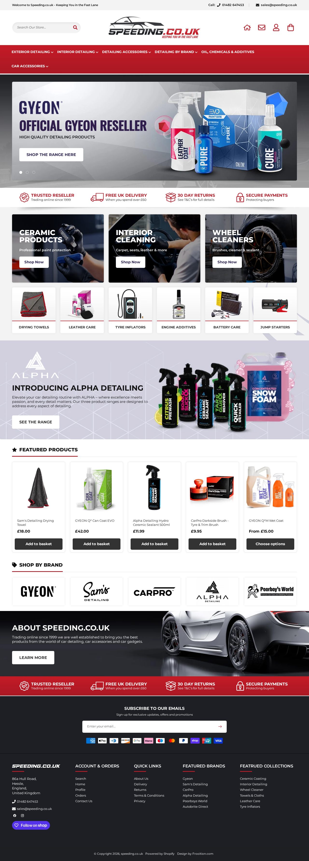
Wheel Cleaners (232, 236)
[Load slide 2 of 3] (27, 172)
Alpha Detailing (195, 795)
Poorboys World (195, 801)
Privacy (139, 801)
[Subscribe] (220, 726)
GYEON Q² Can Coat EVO (94, 520)
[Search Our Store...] (75, 27)
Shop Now (34, 262)
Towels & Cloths (252, 795)
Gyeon (188, 778)
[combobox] (46, 27)
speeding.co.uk (132, 853)
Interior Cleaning (136, 236)
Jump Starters (275, 327)
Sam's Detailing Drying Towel (35, 523)
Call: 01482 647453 (226, 5)
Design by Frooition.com (195, 853)
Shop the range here (51, 154)
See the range (35, 422)
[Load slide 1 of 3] (20, 172)
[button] (290, 27)
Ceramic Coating (253, 778)
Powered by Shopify (160, 853)
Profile (80, 790)
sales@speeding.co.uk (279, 5)
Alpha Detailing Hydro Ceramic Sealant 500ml (151, 523)
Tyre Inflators (130, 327)
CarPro (188, 790)
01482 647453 (27, 801)
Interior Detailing (253, 784)
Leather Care (82, 327)
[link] (47, 197)
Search (80, 778)
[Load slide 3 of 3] (33, 172)
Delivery (140, 784)
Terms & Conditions (149, 795)
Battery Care (226, 327)
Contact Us (83, 801)
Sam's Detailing (195, 784)
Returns (140, 790)
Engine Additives (179, 327)
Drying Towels (34, 327)
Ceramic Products (40, 236)
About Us (141, 778)
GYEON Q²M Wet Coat (266, 520)
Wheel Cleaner (251, 790)
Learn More (33, 657)
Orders (80, 795)
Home (80, 784)
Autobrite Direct (195, 806)
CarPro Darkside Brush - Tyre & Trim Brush (210, 523)
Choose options (270, 544)
